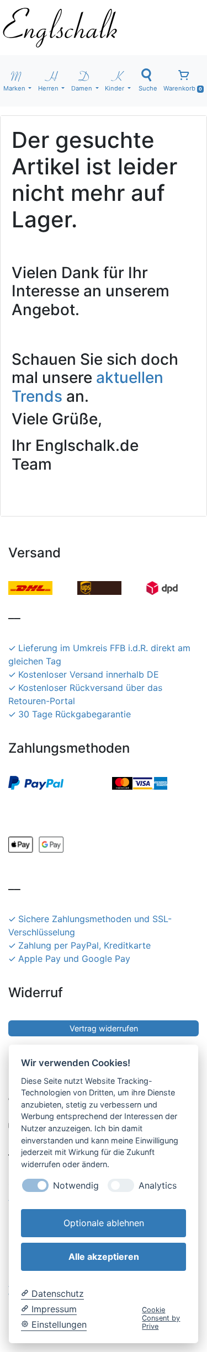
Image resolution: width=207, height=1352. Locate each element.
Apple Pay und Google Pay (74, 958)
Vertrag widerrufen (104, 1028)
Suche (148, 88)
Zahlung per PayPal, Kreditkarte (84, 945)
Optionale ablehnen (103, 1222)
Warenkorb (182, 88)
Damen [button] (82, 88)
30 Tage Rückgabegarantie (74, 714)
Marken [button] (15, 88)
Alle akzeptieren (103, 1256)
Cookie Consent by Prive (161, 1318)
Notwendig (76, 1185)
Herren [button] (49, 88)
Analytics (158, 1185)
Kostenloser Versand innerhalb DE (88, 674)
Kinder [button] (115, 88)
